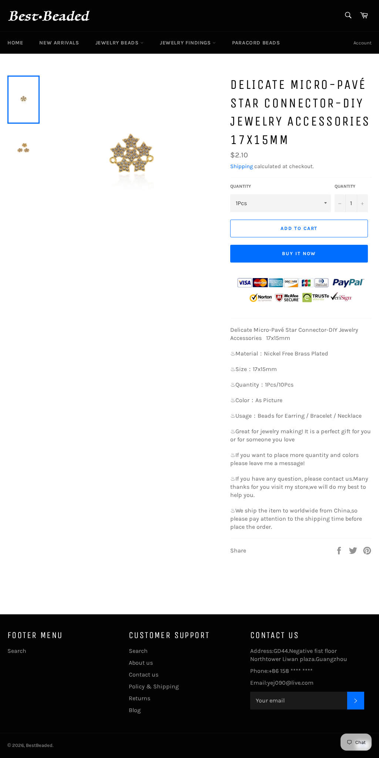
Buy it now (299, 253)
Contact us (143, 674)
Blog (135, 710)
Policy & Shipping (154, 686)
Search (16, 650)
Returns (139, 698)
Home (15, 43)
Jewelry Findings (186, 43)
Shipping (241, 166)
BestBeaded (39, 745)
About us (141, 662)
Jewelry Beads (117, 43)
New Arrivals (59, 43)
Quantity (240, 186)
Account (362, 43)
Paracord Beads (256, 43)
